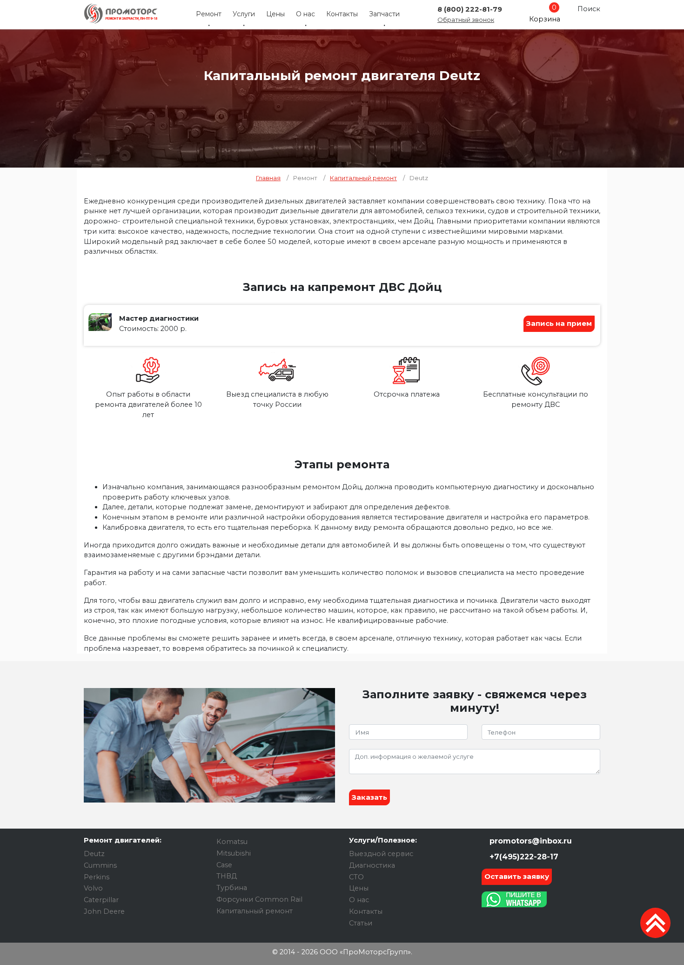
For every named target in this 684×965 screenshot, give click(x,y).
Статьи (360, 923)
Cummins (100, 865)
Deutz (94, 854)
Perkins (96, 877)
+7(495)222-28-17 (522, 856)
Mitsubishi (233, 853)
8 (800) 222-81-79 (469, 9)
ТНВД (226, 876)
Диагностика (372, 865)
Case (224, 865)
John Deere (104, 911)
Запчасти (384, 14)
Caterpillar (101, 900)
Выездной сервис (381, 854)
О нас (305, 14)
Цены (275, 14)
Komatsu (232, 841)
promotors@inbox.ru (529, 841)
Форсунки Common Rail (259, 899)
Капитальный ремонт (254, 911)
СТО (356, 877)
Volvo (93, 888)
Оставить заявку (516, 876)
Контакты (342, 14)
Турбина (231, 888)
